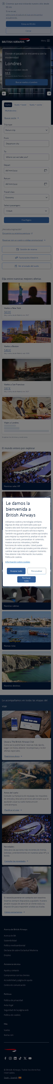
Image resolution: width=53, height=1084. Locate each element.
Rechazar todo (26, 579)
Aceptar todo (16, 571)
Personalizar (36, 571)
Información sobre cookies (17, 562)
